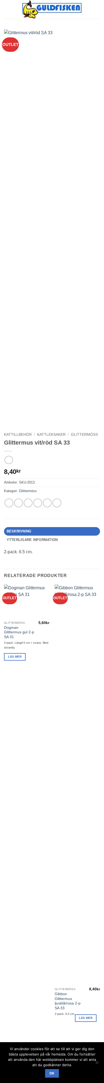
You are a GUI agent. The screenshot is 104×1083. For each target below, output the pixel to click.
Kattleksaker (51, 435)
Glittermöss (84, 435)
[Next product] (9, 460)
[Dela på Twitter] (28, 503)
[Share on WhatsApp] (9, 503)
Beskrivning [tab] (19, 531)
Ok (52, 1073)
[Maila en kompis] (37, 503)
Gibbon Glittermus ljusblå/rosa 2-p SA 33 (68, 1001)
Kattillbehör (18, 435)
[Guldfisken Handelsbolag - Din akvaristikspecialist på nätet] (52, 9)
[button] (7, 9)
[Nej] (97, 1064)
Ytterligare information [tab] (32, 540)
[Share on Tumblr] (57, 503)
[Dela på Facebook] (18, 503)
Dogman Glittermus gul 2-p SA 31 (19, 632)
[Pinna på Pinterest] (47, 503)
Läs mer (15, 656)
